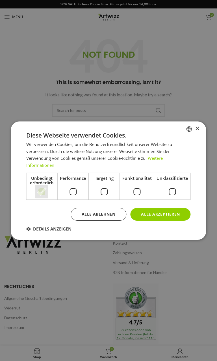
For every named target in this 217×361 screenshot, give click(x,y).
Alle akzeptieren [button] (160, 214)
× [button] (197, 129)
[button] (48, 228)
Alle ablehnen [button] (98, 214)
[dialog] (108, 180)
